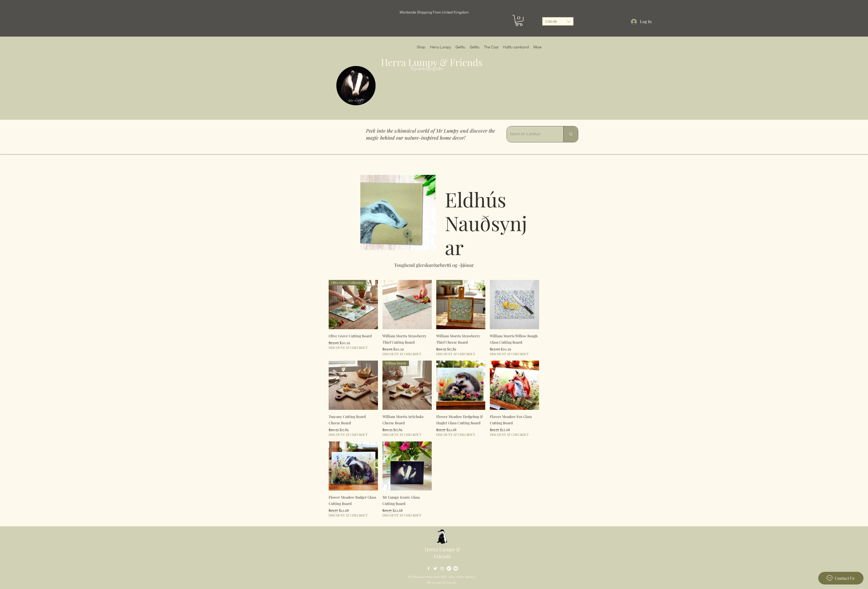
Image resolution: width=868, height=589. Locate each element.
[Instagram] (442, 568)
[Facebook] (428, 568)
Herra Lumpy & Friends (431, 62)
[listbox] (557, 21)
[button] (519, 20)
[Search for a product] (570, 134)
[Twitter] (435, 568)
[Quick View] (407, 304)
